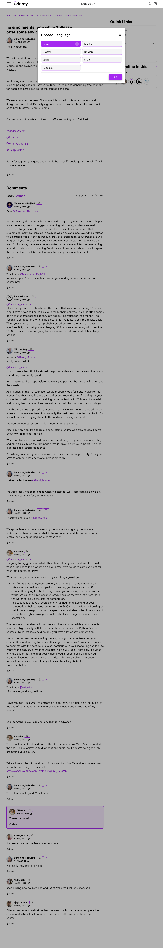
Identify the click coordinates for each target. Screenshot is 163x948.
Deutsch (47, 51)
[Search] (149, 4)
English (46, 43)
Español (88, 43)
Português (48, 67)
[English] (21, 4)
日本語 (46, 59)
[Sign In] (155, 4)
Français (88, 51)
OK (115, 77)
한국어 (87, 59)
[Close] (120, 35)
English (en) (87, 3)
